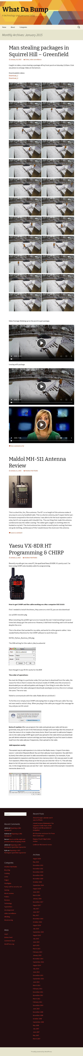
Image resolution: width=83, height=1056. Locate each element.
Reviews (7, 900)
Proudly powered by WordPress (41, 1052)
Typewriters (8, 907)
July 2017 (36, 909)
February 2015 (37, 952)
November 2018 (38, 879)
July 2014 (36, 969)
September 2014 (38, 962)
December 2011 (38, 992)
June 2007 (36, 1032)
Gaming (6, 890)
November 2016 (38, 919)
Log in (6, 934)
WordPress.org (9, 944)
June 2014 (36, 972)
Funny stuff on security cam (13, 887)
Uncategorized (9, 910)
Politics (6, 897)
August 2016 (37, 925)
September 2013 (38, 979)
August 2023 (37, 859)
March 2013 (36, 985)
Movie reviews (9, 893)
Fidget (6, 880)
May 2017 (36, 915)
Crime (27, 59)
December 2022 (38, 865)
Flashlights (7, 883)
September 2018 (38, 885)
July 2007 (36, 1029)
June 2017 (36, 912)
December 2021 (38, 869)
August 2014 (37, 965)
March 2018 (36, 895)
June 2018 (36, 892)
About (13, 27)
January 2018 (37, 899)
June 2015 (36, 942)
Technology (8, 903)
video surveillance (36, 59)
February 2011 (37, 1002)
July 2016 (36, 929)
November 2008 (38, 1015)
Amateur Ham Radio (31, 471)
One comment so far (17, 446)
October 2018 (37, 882)
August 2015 (37, 935)
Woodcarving (8, 920)
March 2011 (36, 999)
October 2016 (37, 922)
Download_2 (13, 78)
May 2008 (36, 1025)
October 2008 (37, 1019)
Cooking (7, 873)
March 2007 (36, 1039)
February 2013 (37, 989)
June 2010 (36, 1009)
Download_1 (13, 75)
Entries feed (8, 937)
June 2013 (36, 982)
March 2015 (36, 949)
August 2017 (37, 905)
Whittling (7, 917)
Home (4, 27)
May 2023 (36, 862)
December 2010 (38, 1005)
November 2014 (38, 959)
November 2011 (38, 995)
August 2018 (37, 889)
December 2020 (38, 872)
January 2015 (37, 955)
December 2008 (38, 1012)
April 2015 (36, 945)
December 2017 (38, 902)
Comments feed (9, 941)
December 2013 (38, 975)
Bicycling (7, 870)
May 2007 (36, 1035)
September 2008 (38, 1022)
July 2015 (36, 939)
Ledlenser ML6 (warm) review (42, 845)
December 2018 (38, 875)
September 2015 (38, 932)
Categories (23, 27)
